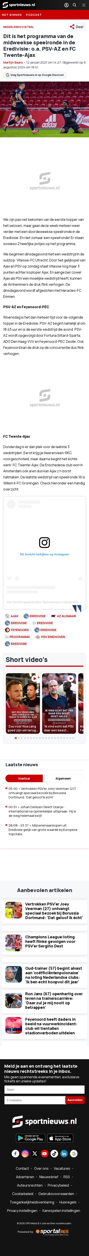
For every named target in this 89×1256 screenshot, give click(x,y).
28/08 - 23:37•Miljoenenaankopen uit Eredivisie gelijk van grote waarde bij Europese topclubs (43, 829)
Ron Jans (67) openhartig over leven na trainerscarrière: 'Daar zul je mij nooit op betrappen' (54, 1000)
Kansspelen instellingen (61, 1210)
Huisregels (67, 1202)
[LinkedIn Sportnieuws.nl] (64, 1154)
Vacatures (62, 1168)
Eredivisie (38, 616)
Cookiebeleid (22, 1193)
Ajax (14, 616)
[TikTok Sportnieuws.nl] (54, 1154)
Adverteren (25, 1176)
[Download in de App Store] (60, 1138)
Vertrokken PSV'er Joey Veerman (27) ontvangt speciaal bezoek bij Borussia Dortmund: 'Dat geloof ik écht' (54, 910)
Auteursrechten (30, 1185)
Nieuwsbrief (48, 1176)
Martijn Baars (13, 62)
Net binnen (12, 15)
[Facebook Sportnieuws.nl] (15, 1154)
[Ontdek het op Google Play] (30, 1138)
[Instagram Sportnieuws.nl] (25, 1154)
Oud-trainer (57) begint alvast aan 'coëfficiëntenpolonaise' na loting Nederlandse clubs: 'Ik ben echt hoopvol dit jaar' (53, 975)
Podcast (34, 15)
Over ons (41, 1168)
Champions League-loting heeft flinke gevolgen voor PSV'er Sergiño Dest (50, 941)
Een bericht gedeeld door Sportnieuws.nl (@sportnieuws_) (47, 602)
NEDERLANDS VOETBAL (18, 27)
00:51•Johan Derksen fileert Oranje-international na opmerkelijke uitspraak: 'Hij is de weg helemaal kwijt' (42, 811)
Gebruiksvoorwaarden (56, 1193)
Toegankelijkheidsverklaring (32, 1202)
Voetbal (24, 778)
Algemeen (63, 778)
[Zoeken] (74, 5)
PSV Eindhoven (53, 637)
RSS (67, 1176)
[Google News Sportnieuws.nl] (74, 1154)
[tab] (16, 738)
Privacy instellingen (22, 1210)
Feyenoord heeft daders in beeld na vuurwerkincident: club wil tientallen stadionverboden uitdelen (51, 1026)
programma (20, 637)
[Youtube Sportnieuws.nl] (44, 1154)
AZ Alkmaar (66, 616)
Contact (22, 1168)
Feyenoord (20, 630)
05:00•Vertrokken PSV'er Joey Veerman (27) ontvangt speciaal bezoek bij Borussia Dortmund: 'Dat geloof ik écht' (42, 792)
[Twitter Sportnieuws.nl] (35, 1154)
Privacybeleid (58, 1185)
